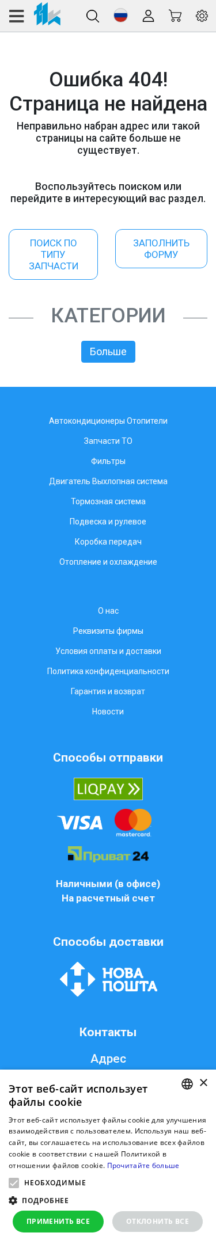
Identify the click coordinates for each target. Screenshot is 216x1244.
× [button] (203, 1083)
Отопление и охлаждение (108, 561)
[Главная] (34, 16)
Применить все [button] (58, 1221)
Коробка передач (108, 541)
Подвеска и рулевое (108, 521)
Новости (108, 711)
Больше (108, 351)
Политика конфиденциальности (108, 671)
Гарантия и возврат (108, 691)
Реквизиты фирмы (108, 631)
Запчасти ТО (108, 441)
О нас (108, 610)
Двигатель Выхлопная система (108, 481)
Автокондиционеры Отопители (108, 420)
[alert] (108, 1157)
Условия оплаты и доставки (108, 651)
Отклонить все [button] (157, 1221)
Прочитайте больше (143, 1165)
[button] (120, 15)
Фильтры (108, 461)
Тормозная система (108, 501)
